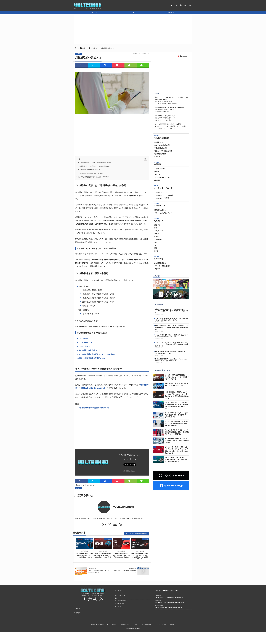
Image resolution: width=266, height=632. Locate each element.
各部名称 (157, 157)
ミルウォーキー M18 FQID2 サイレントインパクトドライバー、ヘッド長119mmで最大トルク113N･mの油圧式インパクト (171, 344)
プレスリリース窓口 (161, 624)
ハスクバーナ (158, 231)
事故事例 (157, 269)
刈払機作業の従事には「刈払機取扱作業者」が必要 (94, 162)
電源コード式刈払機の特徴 (163, 151)
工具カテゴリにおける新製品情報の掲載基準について (170, 602)
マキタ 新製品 (108, 539)
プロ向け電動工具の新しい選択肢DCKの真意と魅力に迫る (169, 110)
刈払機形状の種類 (160, 154)
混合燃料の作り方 (160, 210)
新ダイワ (157, 225)
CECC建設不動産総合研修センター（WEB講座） (97, 354)
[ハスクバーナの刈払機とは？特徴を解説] (143, 568)
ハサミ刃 (157, 174)
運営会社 (114, 624)
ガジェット (95, 12)
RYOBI (156, 236)
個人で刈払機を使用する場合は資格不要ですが (93, 177)
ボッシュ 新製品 (89, 539)
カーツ (156, 245)
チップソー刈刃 (159, 169)
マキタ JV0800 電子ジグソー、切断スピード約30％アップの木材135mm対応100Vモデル (171, 336)
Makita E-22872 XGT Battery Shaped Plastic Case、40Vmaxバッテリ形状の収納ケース (171, 360)
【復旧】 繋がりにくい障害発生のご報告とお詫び (169, 597)
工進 (155, 248)
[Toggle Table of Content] (144, 159)
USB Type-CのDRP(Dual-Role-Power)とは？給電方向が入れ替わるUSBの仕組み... (121, 555)
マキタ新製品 (120, 603)
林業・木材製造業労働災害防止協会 (91, 358)
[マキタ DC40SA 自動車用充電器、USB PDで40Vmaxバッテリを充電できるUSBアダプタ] (103, 547)
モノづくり (118, 606)
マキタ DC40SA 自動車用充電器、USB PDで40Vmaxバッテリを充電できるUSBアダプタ (103, 555)
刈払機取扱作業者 (160, 263)
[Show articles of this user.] (93, 507)
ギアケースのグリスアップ (163, 213)
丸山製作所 (158, 239)
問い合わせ (173, 624)
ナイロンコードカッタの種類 (163, 195)
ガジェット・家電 (120, 595)
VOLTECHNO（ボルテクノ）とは (99, 624)
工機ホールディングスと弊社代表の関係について (168, 608)
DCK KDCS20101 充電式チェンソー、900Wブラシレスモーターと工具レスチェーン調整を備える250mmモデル (172, 327)
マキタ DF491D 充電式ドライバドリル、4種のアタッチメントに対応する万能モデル (177, 440)
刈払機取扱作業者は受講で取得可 (89, 169)
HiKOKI (156, 251)
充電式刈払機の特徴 (160, 148)
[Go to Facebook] (104, 525)
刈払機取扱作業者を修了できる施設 (92, 173)
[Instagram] (181, 5)
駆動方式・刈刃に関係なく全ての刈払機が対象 (95, 166)
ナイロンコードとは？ (161, 192)
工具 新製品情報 (121, 600)
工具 (133, 12)
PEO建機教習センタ (86, 342)
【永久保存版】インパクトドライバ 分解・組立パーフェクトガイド (176, 384)
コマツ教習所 (83, 338)
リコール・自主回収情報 (162, 266)
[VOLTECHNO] (88, 6)
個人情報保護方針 (146, 624)
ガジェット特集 (126, 539)
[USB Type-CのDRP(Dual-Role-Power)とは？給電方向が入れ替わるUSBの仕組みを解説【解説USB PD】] (121, 547)
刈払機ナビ (78, 53)
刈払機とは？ (158, 142)
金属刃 (156, 171)
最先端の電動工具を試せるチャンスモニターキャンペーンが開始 (167, 118)
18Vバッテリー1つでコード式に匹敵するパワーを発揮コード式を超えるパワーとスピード (170, 126)
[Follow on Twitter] (176, 5)
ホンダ (156, 242)
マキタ (156, 233)
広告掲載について (125, 624)
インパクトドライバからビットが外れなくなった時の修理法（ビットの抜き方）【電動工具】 (176, 423)
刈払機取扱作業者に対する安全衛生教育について (94, 408)
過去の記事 (77, 613)
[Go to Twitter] (109, 525)
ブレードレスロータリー (162, 177)
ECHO (156, 228)
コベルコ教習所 (84, 346)
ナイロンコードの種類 (161, 198)
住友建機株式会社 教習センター (90, 350)
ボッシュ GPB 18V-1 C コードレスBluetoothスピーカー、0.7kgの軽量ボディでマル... (84, 555)
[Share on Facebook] (171, 5)
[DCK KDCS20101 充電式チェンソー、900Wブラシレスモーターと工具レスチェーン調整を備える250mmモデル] (140, 547)
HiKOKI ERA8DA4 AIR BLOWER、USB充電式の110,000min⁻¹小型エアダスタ (170, 352)
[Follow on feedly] (185, 5)
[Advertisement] (130, 6)
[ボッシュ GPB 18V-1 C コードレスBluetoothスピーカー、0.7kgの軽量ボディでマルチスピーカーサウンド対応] (84, 547)
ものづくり (171, 12)
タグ (75, 615)
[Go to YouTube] (115, 525)
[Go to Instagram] (120, 525)
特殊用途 (157, 180)
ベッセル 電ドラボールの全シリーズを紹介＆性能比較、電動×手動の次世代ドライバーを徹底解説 (177, 432)
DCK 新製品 (145, 539)
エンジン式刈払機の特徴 (162, 145)
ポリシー (136, 624)
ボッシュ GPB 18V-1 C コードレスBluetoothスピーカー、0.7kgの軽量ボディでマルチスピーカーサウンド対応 (171, 310)
